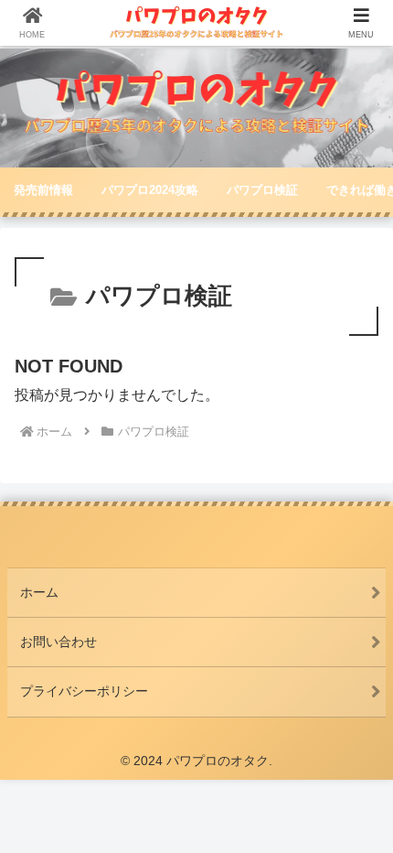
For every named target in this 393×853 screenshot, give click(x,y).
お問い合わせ (58, 641)
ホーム (39, 592)
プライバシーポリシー (84, 691)
